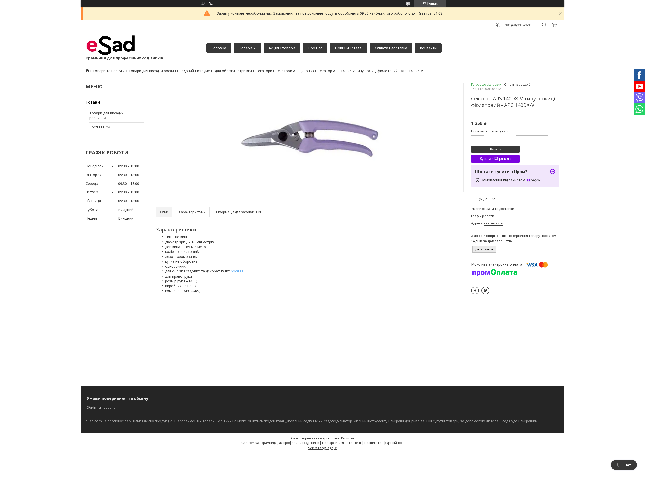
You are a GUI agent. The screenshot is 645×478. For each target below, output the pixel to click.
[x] (485, 290)
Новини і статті (348, 47)
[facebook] (475, 290)
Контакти (428, 47)
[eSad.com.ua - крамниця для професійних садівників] (111, 45)
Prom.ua (347, 438)
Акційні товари (282, 47)
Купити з (486, 159)
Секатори (264, 70)
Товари (245, 47)
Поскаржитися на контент (341, 443)
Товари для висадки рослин (152, 70)
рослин (237, 271)
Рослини (96, 127)
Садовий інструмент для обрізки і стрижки (215, 70)
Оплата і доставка (391, 47)
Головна (218, 47)
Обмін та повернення (104, 407)
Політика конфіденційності (384, 443)
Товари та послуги (109, 70)
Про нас (315, 47)
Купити (495, 149)
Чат (628, 465)
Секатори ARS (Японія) (295, 70)
